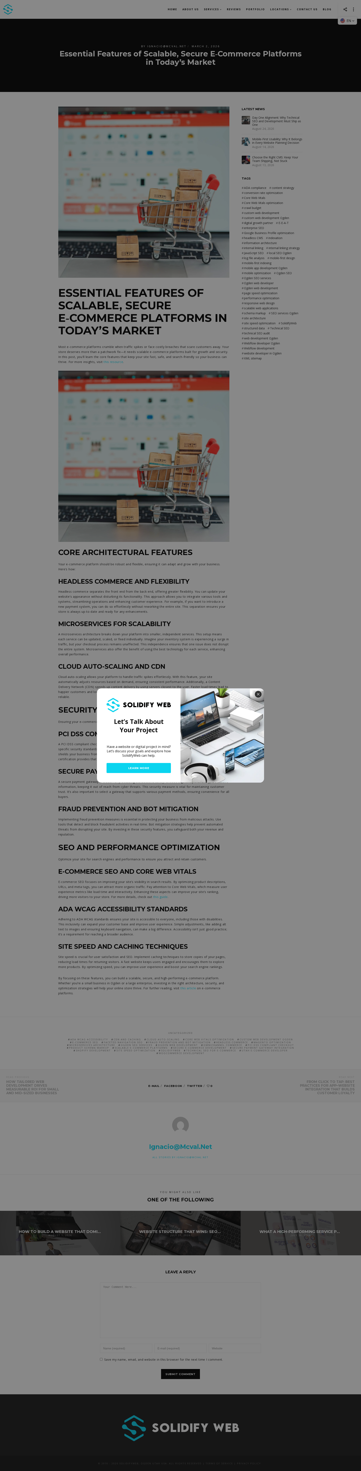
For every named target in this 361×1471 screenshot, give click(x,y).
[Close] (258, 694)
